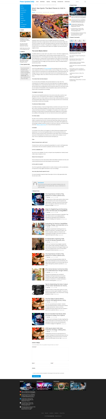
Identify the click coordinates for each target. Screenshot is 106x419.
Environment (23, 12)
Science (22, 18)
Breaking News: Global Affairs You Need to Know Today (78, 80)
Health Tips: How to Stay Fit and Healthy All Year (25, 49)
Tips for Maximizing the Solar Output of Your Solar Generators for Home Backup (56, 285)
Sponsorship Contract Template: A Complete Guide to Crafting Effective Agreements (77, 70)
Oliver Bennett (39, 12)
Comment (34, 346)
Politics (22, 16)
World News (23, 26)
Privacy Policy (62, 413)
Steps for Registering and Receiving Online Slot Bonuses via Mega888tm (56, 210)
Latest (75, 41)
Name (33, 363)
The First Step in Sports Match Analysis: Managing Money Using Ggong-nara (55, 300)
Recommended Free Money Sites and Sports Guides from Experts (55, 314)
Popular (71, 41)
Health (22, 14)
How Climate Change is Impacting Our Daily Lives (77, 56)
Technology (23, 20)
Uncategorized (23, 24)
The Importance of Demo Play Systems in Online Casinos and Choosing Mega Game (54, 195)
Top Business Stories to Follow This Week (77, 74)
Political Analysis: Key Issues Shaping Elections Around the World (77, 63)
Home (22, 6)
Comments (80, 41)
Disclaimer (56, 413)
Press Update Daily (27, 2)
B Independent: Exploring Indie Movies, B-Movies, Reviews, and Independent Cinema (54, 240)
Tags (84, 41)
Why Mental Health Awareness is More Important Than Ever (24, 44)
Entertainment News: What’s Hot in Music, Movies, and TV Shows (77, 59)
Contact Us (51, 413)
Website (33, 368)
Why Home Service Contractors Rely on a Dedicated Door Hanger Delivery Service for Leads (56, 270)
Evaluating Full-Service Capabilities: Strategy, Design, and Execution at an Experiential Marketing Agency (56, 225)
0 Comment (52, 12)
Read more (56, 205)
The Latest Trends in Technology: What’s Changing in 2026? (76, 77)
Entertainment (23, 10)
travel (22, 22)
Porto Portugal (48, 68)
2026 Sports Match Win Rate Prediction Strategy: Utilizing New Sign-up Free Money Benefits (55, 329)
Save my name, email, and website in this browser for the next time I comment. (48, 373)
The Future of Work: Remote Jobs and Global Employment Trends (77, 53)
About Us (46, 413)
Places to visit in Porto (41, 124)
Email (52, 363)
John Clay (48, 197)
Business (22, 8)
